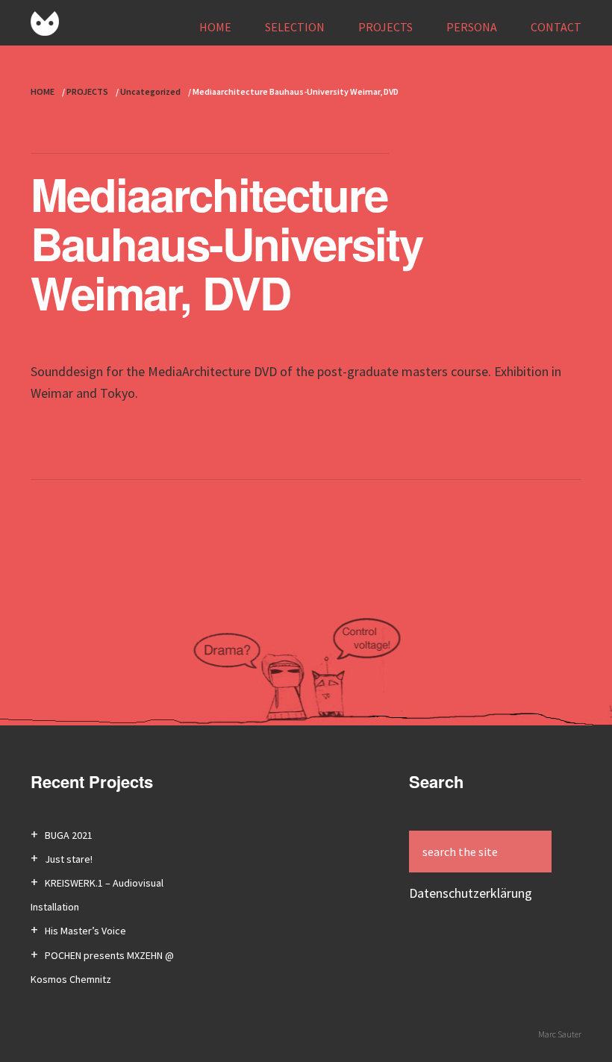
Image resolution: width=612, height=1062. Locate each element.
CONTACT (556, 26)
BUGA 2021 (69, 835)
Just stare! (69, 859)
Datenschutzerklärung (470, 893)
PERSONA (471, 26)
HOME (215, 26)
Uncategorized (150, 91)
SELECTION (295, 26)
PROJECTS (385, 26)
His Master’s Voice (85, 930)
